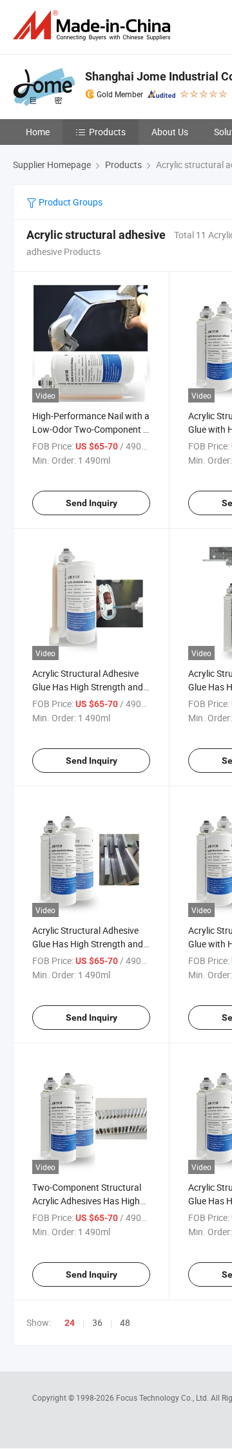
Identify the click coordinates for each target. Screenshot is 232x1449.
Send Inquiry (91, 503)
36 (97, 1322)
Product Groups (69, 202)
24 (69, 1323)
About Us (169, 132)
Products (107, 132)
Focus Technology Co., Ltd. (163, 1397)
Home (38, 132)
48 (125, 1322)
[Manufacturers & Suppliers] (94, 25)
